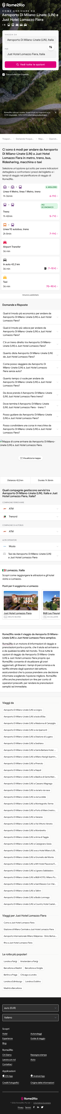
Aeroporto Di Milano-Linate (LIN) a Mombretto (25, 830)
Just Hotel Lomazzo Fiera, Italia (26, 54)
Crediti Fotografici (10, 1082)
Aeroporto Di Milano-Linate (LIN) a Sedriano (24, 743)
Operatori (54, 138)
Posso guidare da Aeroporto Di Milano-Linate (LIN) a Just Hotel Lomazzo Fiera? (27, 416)
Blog (4, 1043)
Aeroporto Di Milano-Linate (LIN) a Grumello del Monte (29, 857)
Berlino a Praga (10, 974)
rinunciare (13, 115)
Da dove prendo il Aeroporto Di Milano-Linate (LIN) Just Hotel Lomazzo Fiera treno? (27, 394)
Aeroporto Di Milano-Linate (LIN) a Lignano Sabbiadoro (28, 870)
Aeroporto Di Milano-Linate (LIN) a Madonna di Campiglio (30, 723)
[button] (30, 64)
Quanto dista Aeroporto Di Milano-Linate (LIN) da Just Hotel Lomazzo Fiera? (28, 355)
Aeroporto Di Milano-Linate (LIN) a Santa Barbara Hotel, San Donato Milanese (31, 750)
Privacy (20, 1107)
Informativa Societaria (42, 1103)
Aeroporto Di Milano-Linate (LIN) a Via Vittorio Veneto (28, 823)
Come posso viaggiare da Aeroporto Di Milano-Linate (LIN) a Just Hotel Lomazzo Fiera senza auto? (25, 368)
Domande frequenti (25, 138)
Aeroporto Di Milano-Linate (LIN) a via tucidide (25, 797)
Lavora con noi (9, 1059)
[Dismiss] (55, 112)
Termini (28, 1107)
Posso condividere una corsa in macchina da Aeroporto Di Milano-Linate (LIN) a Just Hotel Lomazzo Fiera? (27, 429)
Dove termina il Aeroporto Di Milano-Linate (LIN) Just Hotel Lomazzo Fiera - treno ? (26, 405)
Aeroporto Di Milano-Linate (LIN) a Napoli (22, 770)
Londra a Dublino (33, 981)
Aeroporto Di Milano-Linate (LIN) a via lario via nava (27, 790)
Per (6, 49)
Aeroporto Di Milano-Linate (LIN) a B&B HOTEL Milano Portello (31, 877)
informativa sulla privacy (37, 115)
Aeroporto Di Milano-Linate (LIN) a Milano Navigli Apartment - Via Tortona (31, 756)
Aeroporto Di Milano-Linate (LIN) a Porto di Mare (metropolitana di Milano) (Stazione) (31, 810)
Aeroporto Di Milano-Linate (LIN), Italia (30, 40)
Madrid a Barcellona (13, 988)
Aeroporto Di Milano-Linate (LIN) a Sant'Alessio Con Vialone (31, 884)
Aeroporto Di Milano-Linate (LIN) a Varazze (23, 817)
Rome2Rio (7, 643)
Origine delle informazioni (42, 1082)
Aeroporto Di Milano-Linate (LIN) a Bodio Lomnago (27, 897)
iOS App (9, 1076)
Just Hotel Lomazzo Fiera (18, 613)
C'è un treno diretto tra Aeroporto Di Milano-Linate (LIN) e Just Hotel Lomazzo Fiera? (27, 344)
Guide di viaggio (37, 1038)
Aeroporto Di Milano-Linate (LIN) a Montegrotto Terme (28, 803)
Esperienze (7, 1038)
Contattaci (7, 1064)
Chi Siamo (7, 1054)
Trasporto (7, 138)
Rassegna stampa (38, 1054)
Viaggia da (11, 34)
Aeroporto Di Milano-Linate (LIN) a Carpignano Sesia (27, 843)
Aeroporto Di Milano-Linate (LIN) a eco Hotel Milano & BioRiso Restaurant (31, 850)
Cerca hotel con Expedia (17, 74)
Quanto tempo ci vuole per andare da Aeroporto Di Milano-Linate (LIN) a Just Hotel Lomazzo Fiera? (27, 382)
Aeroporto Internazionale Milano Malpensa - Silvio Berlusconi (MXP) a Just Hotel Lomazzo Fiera (31, 936)
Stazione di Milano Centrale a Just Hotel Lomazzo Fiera (29, 929)
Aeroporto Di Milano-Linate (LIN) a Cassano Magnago (28, 783)
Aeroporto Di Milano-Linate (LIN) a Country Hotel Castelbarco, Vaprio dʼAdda (31, 904)
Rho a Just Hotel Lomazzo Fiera (18, 942)
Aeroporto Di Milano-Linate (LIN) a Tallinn (22, 890)
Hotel (4, 1033)
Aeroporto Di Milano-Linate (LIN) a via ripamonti (25, 730)
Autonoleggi (36, 1033)
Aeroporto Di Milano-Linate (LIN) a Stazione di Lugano (28, 736)
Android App (39, 1076)
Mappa (41, 138)
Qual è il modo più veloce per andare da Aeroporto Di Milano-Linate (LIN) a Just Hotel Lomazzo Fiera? (27, 331)
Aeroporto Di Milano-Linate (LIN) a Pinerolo (23, 763)
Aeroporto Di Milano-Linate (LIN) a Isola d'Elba (24, 716)
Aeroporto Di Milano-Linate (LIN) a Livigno (23, 710)
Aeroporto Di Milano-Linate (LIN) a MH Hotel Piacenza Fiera (31, 864)
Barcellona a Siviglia (34, 968)
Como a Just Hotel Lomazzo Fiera (19, 922)
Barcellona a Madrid (13, 968)
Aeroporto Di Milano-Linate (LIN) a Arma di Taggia (26, 837)
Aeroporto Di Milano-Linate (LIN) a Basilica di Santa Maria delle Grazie (31, 776)
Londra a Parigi (10, 961)
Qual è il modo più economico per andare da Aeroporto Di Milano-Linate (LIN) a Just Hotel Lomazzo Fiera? (27, 317)
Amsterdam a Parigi (29, 961)
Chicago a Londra (28, 974)
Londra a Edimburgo (13, 981)
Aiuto (32, 1059)
